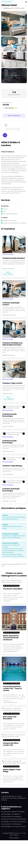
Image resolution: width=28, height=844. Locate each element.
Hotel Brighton (17, 816)
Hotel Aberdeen (5, 811)
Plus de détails (8, 254)
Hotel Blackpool (16, 814)
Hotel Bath (14, 811)
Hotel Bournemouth (6, 816)
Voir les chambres (14, 115)
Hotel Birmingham (6, 814)
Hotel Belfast (21, 811)
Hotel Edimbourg (21, 819)
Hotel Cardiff (12, 819)
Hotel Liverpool (21, 821)
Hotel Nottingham (6, 826)
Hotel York (23, 826)
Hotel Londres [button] (7, 1)
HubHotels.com (18, 833)
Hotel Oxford (15, 826)
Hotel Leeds (13, 821)
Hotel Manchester (6, 824)
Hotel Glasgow (5, 821)
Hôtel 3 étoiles (9, 108)
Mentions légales (14, 838)
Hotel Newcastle (16, 824)
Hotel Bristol (4, 819)
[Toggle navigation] (26, 2)
